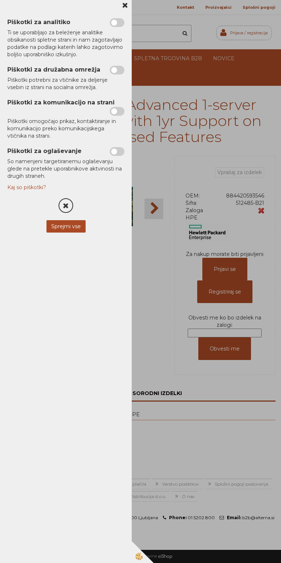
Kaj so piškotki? (26, 187)
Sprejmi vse (66, 226)
